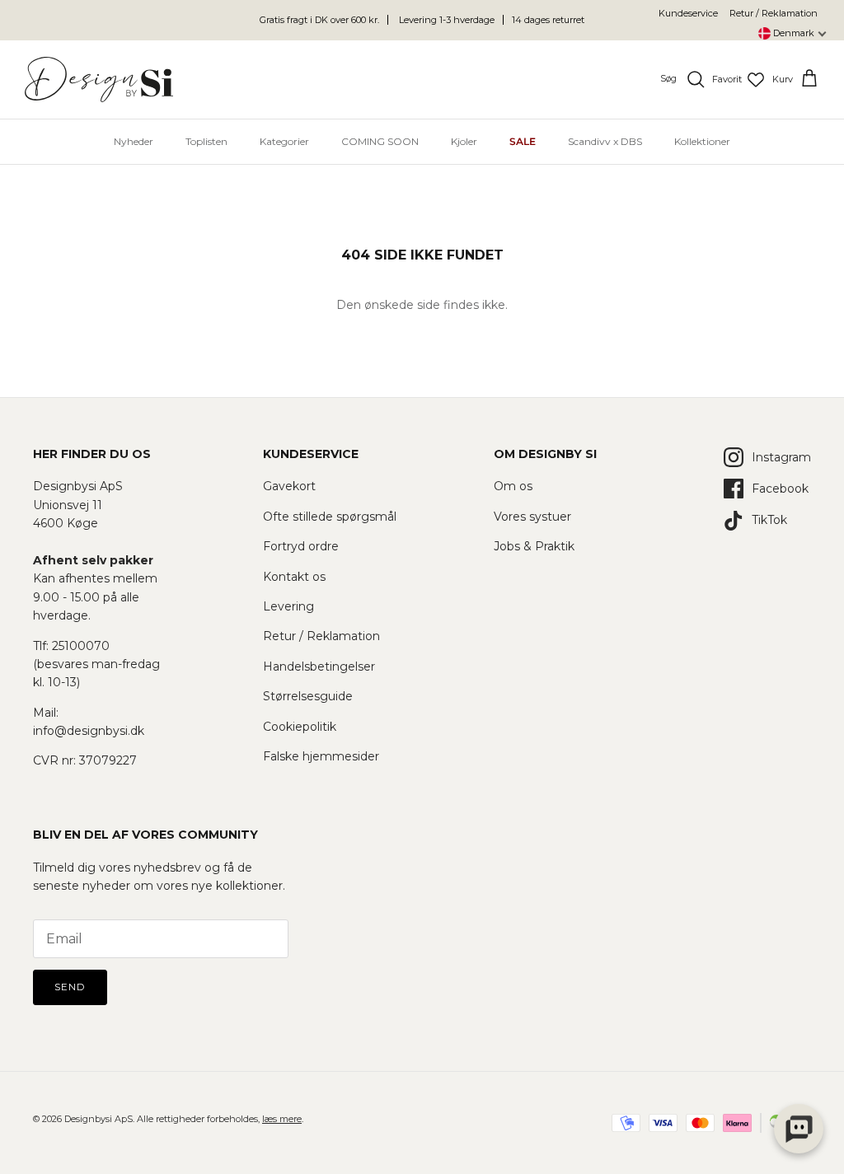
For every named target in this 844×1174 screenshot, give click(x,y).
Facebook (780, 488)
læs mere (282, 1119)
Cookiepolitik (299, 726)
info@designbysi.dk (88, 730)
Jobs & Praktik (534, 546)
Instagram (781, 457)
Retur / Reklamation (773, 13)
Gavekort (289, 486)
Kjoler (464, 141)
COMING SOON (380, 141)
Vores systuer (532, 516)
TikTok (769, 519)
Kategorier (284, 141)
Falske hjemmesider (321, 756)
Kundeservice (688, 13)
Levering (288, 606)
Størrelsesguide (308, 696)
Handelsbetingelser (319, 666)
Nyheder (133, 141)
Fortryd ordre (301, 546)
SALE (522, 141)
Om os (513, 486)
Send (70, 986)
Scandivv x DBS (605, 141)
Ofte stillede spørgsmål (329, 516)
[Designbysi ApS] (99, 79)
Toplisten (206, 141)
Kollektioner (702, 141)
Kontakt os (294, 576)
